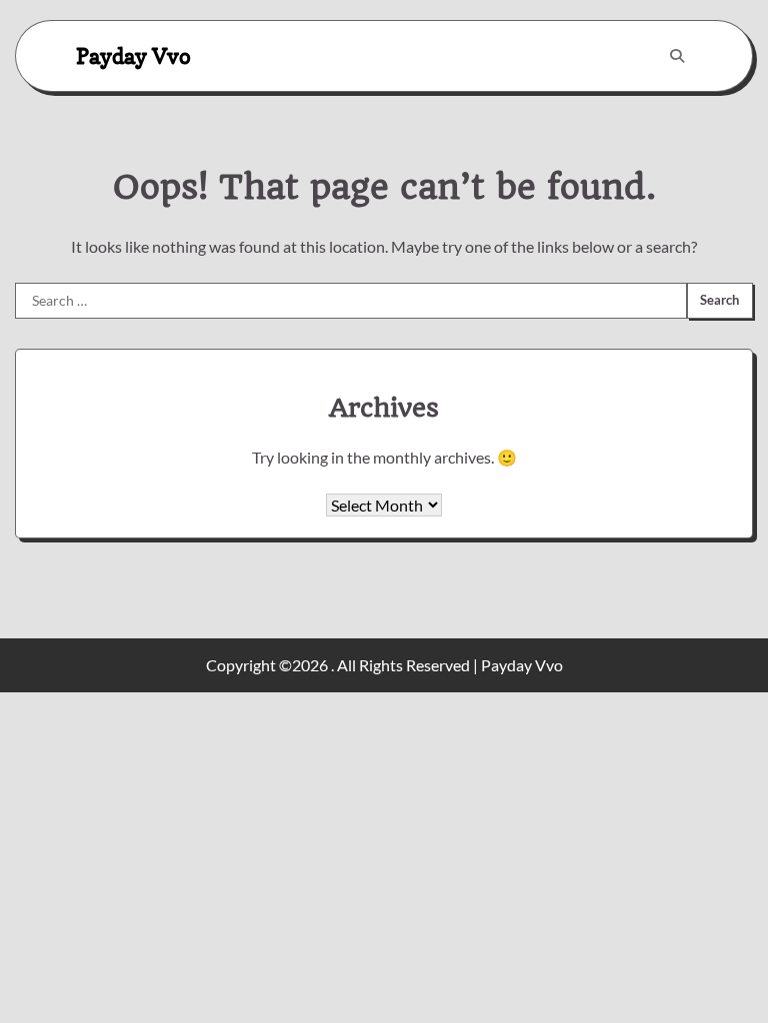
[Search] (677, 56)
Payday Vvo (133, 55)
